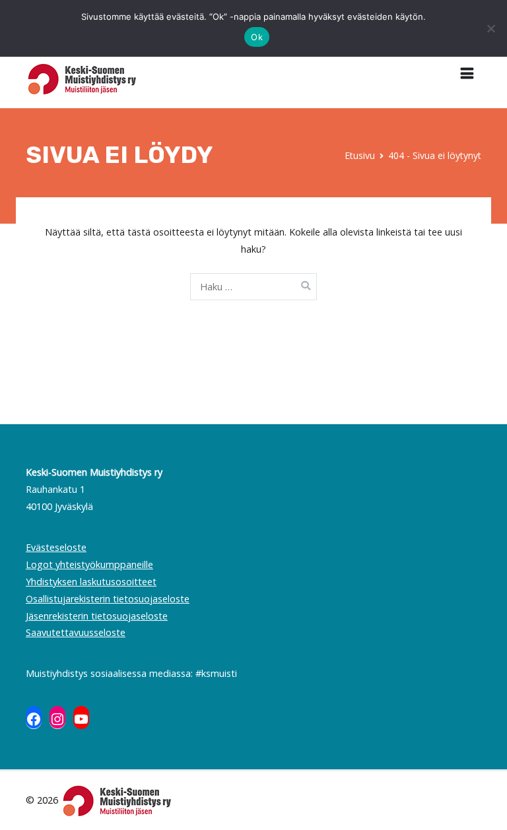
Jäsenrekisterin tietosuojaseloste (97, 616)
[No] (490, 28)
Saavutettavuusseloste (75, 632)
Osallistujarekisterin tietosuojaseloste (107, 598)
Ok (257, 37)
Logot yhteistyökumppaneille (89, 564)
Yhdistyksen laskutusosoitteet (91, 581)
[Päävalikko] (467, 73)
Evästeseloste (56, 547)
